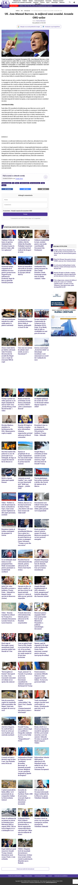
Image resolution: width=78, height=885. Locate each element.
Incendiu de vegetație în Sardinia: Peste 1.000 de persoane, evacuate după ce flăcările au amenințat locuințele (25, 797)
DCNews (6, 4)
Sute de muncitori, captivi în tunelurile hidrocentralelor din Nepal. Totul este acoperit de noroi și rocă (9, 705)
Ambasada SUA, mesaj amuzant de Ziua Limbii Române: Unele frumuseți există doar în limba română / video (41, 272)
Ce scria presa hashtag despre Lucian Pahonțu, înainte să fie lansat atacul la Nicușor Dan (65, 266)
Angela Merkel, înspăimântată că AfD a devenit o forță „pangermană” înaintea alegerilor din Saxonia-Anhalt (41, 591)
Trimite (25, 214)
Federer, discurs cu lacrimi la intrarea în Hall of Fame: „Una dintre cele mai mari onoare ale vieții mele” (25, 508)
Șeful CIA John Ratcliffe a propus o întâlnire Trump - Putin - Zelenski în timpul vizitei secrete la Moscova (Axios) (9, 592)
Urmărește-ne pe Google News (52, 26)
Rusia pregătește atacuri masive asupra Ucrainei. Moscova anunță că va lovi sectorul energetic (41, 534)
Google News (19, 178)
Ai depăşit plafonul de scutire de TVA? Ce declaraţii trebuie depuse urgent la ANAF (41, 403)
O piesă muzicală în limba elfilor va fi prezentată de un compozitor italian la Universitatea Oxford (9, 795)
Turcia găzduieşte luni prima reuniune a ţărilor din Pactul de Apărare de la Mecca (41, 482)
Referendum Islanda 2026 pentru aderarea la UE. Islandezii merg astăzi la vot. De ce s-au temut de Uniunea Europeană (41, 763)
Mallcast (62, 2)
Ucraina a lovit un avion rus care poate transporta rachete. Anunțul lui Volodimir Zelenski (41, 822)
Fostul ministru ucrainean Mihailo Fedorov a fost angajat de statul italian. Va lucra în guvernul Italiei (41, 677)
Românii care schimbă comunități (21, 2)
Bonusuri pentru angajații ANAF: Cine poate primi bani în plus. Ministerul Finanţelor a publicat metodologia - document (40, 621)
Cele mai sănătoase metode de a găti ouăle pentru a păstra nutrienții (8, 322)
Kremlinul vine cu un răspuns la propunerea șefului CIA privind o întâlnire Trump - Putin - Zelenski (41, 430)
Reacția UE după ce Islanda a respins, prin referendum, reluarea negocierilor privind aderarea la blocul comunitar (25, 431)
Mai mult (38, 4)
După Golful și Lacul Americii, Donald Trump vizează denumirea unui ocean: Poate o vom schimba (9, 854)
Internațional (27, 10)
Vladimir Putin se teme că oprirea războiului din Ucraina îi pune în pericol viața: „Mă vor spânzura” (8, 245)
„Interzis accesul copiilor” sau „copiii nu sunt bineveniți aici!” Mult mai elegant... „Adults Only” (25, 483)
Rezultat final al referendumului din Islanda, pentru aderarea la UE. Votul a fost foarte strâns (25, 565)
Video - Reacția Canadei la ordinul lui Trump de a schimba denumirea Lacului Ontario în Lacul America (9, 618)
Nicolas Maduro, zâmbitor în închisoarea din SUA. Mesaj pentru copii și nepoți (8, 429)
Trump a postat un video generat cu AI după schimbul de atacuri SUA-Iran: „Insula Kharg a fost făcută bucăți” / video (9, 405)
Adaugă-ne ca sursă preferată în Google (30, 26)
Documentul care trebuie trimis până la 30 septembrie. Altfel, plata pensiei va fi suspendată (41, 507)
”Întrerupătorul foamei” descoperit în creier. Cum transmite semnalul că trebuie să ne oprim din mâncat (9, 677)
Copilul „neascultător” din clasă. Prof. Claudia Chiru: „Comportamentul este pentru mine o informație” (25, 706)
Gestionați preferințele (40, 876)
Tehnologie (54, 2)
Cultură (42, 2)
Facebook (8, 189)
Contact (50, 876)
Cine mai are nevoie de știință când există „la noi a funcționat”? (25, 351)
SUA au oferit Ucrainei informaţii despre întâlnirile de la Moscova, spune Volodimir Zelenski (41, 794)
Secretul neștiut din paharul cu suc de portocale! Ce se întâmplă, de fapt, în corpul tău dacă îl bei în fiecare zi (9, 457)
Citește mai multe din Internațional (25, 869)
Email (44, 189)
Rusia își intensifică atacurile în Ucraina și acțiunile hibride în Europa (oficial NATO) (25, 270)
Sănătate (35, 2)
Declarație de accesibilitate (60, 876)
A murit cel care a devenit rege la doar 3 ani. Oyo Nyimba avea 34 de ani (9, 760)
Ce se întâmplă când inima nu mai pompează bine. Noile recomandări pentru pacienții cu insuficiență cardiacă (9, 566)
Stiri (22, 10)
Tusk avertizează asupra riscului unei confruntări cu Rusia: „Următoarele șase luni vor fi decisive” (41, 705)
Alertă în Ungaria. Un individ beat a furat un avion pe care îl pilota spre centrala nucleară (8, 731)
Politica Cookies (28, 876)
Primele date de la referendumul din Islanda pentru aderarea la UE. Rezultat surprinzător (24, 618)
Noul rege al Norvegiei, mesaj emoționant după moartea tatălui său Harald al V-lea (8, 647)
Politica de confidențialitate (15, 876)
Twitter (26, 189)
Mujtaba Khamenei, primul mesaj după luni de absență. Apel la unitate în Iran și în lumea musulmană (41, 565)
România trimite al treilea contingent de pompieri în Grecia (8, 532)
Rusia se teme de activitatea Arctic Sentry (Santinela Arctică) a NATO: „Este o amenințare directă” (25, 404)
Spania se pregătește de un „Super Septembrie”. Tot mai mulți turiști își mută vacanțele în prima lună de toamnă (25, 458)
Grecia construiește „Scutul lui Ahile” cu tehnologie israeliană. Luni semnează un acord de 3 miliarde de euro (41, 354)
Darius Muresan (41, 21)
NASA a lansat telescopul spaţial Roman (8, 480)
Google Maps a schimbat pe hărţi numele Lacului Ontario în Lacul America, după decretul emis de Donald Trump (40, 458)
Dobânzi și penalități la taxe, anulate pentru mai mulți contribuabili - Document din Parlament (41, 245)
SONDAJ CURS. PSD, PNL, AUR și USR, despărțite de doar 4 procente (36, 6)
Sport (48, 2)
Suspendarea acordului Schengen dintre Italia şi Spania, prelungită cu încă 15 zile (25, 323)
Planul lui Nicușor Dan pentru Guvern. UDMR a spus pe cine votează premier (65, 260)
